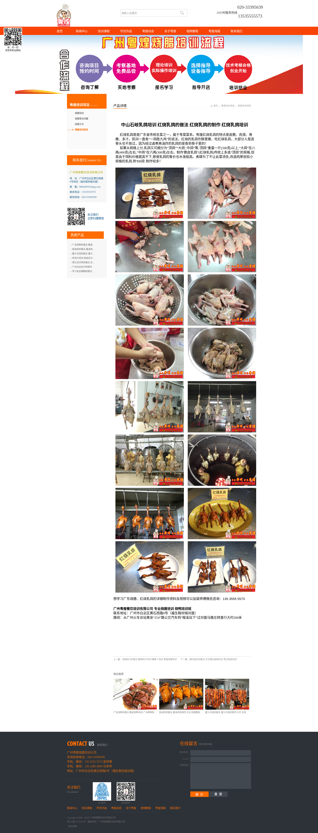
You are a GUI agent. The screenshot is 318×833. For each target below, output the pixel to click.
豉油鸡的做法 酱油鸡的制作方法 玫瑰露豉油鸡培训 (184, 712)
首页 (60, 31)
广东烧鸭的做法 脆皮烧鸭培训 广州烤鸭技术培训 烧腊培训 (141, 712)
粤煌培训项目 (227, 106)
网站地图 (72, 826)
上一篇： (145, 659)
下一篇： (209, 659)
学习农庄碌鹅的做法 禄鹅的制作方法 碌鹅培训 (94, 271)
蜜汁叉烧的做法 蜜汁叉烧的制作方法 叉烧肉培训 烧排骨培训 (234, 712)
